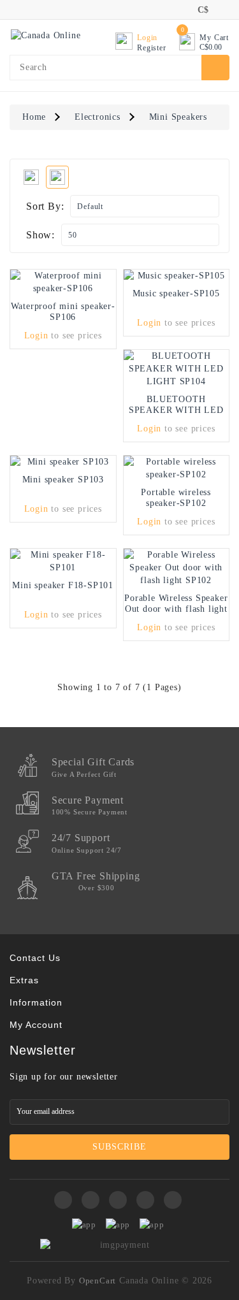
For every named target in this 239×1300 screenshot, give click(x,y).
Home (34, 117)
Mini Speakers (178, 117)
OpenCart (97, 1280)
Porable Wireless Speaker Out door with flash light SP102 (176, 609)
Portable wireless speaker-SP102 (176, 497)
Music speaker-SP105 (176, 293)
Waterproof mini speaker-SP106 (63, 311)
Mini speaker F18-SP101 (62, 585)
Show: (40, 234)
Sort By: (45, 206)
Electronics (97, 117)
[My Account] (178, 9)
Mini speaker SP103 (63, 479)
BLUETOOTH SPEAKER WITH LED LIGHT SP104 (176, 410)
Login (36, 335)
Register (151, 47)
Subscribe (119, 1147)
